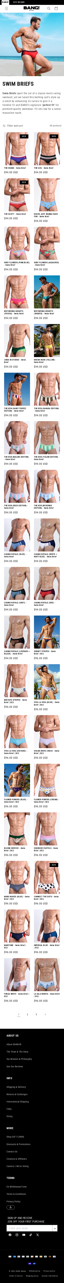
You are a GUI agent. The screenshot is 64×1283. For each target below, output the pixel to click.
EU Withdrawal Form (17, 1186)
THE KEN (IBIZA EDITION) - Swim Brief (16, 506)
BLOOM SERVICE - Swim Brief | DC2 (14, 849)
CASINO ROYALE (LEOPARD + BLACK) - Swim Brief (17, 652)
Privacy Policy (13, 1201)
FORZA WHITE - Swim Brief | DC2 (16, 995)
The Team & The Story (17, 1051)
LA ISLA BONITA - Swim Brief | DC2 (47, 995)
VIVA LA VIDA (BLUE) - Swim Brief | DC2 (47, 703)
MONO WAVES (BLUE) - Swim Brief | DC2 (17, 898)
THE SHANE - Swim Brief (15, 168)
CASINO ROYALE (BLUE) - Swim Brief (15, 555)
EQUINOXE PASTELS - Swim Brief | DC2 (46, 849)
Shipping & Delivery (16, 1087)
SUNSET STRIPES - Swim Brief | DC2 (45, 652)
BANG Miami (21, 1271)
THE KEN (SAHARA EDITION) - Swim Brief (46, 409)
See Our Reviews (15, 1066)
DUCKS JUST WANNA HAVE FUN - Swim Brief (46, 215)
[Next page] (45, 1014)
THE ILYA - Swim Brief (43, 168)
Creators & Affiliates (17, 1159)
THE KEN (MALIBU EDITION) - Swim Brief (16, 458)
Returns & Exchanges (17, 1094)
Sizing (10, 1116)
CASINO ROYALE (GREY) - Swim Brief (15, 604)
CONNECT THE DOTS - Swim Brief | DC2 (46, 898)
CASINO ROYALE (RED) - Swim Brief (44, 604)
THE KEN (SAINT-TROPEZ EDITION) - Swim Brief (15, 409)
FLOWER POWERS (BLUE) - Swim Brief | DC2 (16, 800)
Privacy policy (49, 1271)
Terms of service (16, 1276)
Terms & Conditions (16, 1194)
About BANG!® (14, 1044)
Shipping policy (32, 1276)
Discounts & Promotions (18, 1144)
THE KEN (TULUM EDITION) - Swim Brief (46, 458)
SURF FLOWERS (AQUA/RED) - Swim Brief (46, 263)
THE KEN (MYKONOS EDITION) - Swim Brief (44, 506)
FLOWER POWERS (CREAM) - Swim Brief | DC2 (46, 800)
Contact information (50, 1276)
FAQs (9, 1109)
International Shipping (18, 1101)
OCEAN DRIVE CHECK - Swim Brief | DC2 (46, 752)
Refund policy (34, 1271)
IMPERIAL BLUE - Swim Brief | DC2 (47, 946)
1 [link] (18, 1014)
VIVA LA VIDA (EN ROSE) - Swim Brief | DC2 (15, 752)
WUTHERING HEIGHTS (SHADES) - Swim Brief (44, 312)
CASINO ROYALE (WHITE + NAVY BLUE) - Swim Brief (45, 555)
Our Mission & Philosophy (19, 1059)
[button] (6, 8)
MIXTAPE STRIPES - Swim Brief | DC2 (15, 701)
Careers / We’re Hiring (18, 1166)
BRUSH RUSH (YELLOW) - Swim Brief (45, 361)
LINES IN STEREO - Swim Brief (15, 361)
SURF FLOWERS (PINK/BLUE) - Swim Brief (17, 263)
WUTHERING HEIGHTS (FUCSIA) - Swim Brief (14, 312)
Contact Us (12, 1151)
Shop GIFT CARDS (15, 1136)
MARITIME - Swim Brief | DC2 (15, 946)
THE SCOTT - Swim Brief (15, 214)
